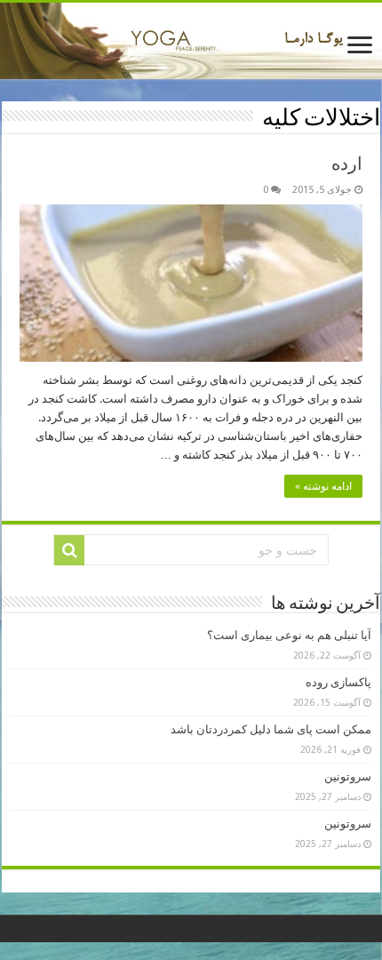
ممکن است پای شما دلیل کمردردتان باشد (271, 729)
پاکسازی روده (338, 682)
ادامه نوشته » (323, 486)
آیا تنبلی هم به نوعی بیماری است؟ (289, 635)
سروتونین (347, 776)
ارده (346, 163)
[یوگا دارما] (191, 41)
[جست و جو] (69, 550)
